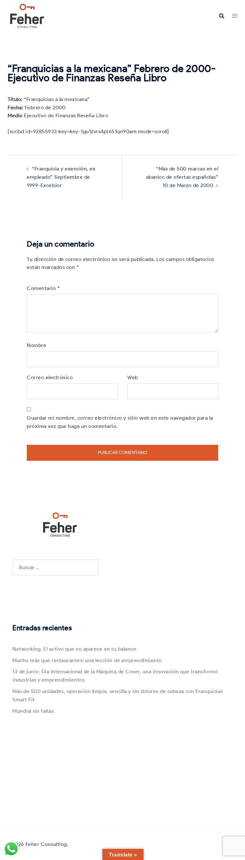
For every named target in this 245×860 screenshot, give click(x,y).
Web (132, 377)
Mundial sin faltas (33, 711)
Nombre (36, 345)
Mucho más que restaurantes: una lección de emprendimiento (87, 660)
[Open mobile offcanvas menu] (234, 16)
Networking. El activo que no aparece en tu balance (74, 649)
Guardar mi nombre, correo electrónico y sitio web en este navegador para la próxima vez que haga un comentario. (120, 422)
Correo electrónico (50, 377)
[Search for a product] (221, 15)
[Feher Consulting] (27, 15)
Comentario (43, 288)
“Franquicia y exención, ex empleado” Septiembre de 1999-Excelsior (61, 177)
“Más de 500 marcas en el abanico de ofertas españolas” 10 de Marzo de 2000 (182, 177)
